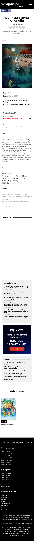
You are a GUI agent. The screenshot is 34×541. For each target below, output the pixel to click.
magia (5, 199)
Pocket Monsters (7, 425)
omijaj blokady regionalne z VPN (12, 118)
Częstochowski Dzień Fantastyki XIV (15, 371)
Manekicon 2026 (9, 379)
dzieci (4, 197)
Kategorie (5, 469)
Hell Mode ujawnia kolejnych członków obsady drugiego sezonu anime (16, 298)
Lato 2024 (13, 96)
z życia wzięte (8, 206)
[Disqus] (17, 244)
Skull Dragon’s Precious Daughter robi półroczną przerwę (16, 292)
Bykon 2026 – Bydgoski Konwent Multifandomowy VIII (14, 367)
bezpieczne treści (21, 194)
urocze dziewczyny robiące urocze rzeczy (15, 202)
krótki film (28, 197)
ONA (9, 93)
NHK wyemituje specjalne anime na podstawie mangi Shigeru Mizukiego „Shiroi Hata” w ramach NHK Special (15, 304)
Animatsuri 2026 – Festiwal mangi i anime (15, 363)
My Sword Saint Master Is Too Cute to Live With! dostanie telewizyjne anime (16, 317)
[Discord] (9, 10)
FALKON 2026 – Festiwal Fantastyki (15, 376)
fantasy (11, 197)
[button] (31, 4)
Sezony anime (7, 448)
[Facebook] (3, 10)
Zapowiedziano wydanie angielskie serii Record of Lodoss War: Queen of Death (16, 287)
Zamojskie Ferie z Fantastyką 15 (14, 374)
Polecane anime (8, 491)
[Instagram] (6, 10)
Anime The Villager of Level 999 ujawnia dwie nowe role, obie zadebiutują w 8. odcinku (16, 311)
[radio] (10, 27)
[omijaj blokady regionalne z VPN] (30, 118)
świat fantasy (7, 194)
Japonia (19, 197)
